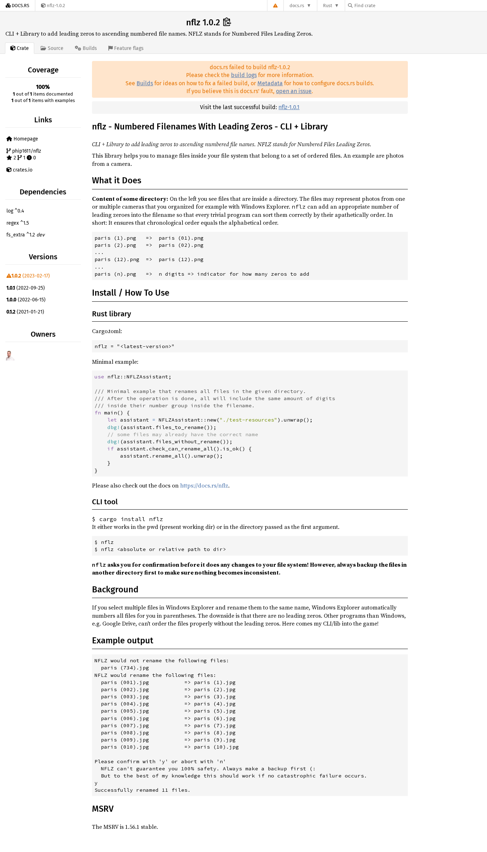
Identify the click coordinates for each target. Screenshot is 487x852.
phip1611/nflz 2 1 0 (26, 154)
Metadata (270, 83)
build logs (244, 75)
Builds (145, 83)
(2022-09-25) (25, 288)
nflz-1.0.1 (288, 107)
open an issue (294, 91)
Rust (327, 5)
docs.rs (296, 5)
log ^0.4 (15, 211)
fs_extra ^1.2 (25, 235)
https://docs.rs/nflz (204, 485)
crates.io (21, 170)
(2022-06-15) (26, 300)
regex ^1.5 (17, 223)
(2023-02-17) (30, 276)
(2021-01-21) (25, 312)
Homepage (25, 139)
